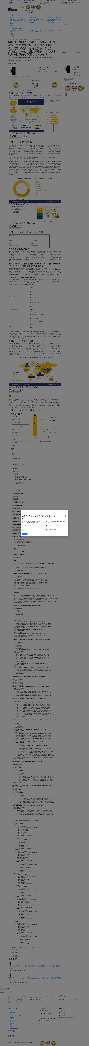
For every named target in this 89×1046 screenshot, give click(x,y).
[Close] (22, 512)
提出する (24, 534)
